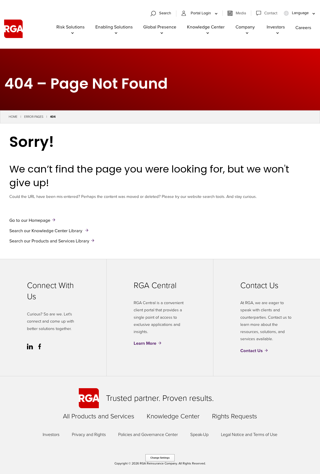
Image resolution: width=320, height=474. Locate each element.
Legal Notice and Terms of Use (249, 434)
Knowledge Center (173, 416)
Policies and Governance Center (148, 434)
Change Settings (160, 457)
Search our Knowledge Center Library (46, 230)
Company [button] (245, 26)
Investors (51, 434)
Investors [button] (276, 26)
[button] (162, 13)
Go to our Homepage (29, 220)
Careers (303, 27)
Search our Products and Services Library (49, 241)
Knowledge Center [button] (206, 26)
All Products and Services (98, 416)
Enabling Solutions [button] (114, 26)
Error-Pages (33, 116)
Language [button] (300, 13)
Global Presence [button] (159, 26)
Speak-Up (199, 434)
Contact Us (251, 350)
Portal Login (201, 13)
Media (241, 13)
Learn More (145, 343)
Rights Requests (234, 416)
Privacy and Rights (89, 434)
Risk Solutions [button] (70, 26)
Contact (270, 13)
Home (13, 116)
